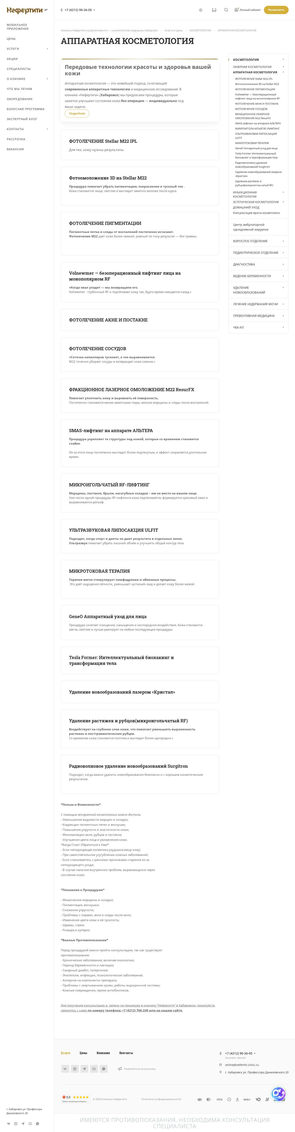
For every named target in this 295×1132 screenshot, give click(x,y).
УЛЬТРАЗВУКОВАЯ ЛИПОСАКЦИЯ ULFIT (113, 530)
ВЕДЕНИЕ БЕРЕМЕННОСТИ (252, 276)
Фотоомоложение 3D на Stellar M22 (108, 178)
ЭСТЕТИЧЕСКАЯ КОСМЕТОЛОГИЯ (256, 202)
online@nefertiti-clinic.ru (242, 1065)
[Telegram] (23, 1124)
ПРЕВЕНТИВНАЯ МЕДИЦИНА (254, 316)
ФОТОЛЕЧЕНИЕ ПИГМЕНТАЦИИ (105, 223)
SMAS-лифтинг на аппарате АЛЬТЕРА (111, 430)
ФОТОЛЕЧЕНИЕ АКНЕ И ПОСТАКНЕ (108, 320)
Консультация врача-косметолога (256, 213)
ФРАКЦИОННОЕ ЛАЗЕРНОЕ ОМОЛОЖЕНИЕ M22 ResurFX (131, 389)
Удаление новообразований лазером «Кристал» (122, 692)
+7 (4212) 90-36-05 (78, 10)
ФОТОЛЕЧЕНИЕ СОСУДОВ (97, 348)
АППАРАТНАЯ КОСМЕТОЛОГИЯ (255, 72)
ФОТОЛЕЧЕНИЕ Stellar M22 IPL (103, 141)
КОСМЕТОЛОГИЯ (246, 60)
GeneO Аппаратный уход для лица (107, 616)
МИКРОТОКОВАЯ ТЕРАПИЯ (99, 571)
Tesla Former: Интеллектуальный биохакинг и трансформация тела (256, 155)
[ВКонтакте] (8, 1124)
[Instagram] (16, 1124)
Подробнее (77, 113)
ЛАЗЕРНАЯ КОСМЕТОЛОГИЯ (252, 67)
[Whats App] (37, 1124)
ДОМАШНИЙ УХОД (246, 207)
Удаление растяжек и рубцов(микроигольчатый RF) (128, 721)
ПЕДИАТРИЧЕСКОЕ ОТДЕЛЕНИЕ (255, 253)
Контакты (126, 1052)
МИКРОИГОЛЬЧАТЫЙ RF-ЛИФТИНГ (109, 485)
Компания (103, 1052)
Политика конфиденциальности (161, 1099)
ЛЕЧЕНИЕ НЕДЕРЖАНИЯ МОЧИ (255, 304)
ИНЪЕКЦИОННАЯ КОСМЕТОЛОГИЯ (245, 194)
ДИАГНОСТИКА (244, 264)
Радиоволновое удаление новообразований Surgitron (128, 766)
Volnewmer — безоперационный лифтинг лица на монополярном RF (257, 96)
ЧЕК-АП (238, 327)
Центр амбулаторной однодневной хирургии (251, 227)
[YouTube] (30, 1124)
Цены (83, 1052)
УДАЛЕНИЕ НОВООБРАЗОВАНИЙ (249, 290)
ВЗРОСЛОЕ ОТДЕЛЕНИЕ (250, 241)
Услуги (65, 1052)
